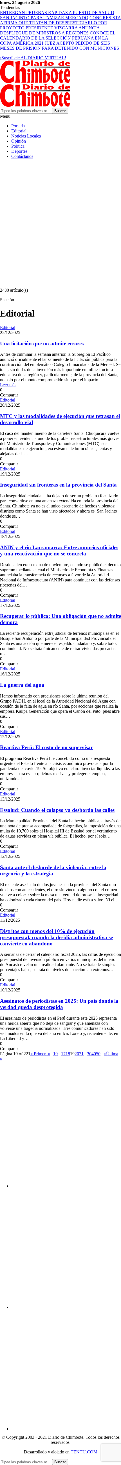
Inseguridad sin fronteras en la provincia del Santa (58, 485)
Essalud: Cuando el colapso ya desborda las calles (57, 810)
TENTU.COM (84, 1451)
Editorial (18, 130)
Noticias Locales (26, 136)
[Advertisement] (60, 224)
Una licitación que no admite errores (42, 343)
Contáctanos (22, 156)
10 (55, 1053)
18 (68, 1053)
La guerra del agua (22, 685)
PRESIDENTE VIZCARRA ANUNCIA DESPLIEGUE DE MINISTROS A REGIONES (50, 30)
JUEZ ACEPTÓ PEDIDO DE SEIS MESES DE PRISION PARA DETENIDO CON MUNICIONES (59, 46)
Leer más (8, 384)
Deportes (19, 151)
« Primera (39, 1053)
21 (81, 1053)
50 (98, 1053)
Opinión (18, 141)
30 (89, 1053)
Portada (18, 125)
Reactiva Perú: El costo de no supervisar (46, 747)
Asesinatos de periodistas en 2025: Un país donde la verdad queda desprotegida (59, 1004)
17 (63, 1053)
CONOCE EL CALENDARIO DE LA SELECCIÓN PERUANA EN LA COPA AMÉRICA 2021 (58, 37)
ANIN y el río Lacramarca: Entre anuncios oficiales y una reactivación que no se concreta (59, 550)
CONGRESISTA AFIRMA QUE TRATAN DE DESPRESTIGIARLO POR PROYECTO (60, 22)
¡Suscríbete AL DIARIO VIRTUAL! (33, 57)
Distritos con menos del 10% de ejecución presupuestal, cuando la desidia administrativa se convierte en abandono (56, 937)
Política (17, 146)
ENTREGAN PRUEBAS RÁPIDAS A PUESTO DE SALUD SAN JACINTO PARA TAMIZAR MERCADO (57, 15)
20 (77, 1053)
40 (93, 1053)
